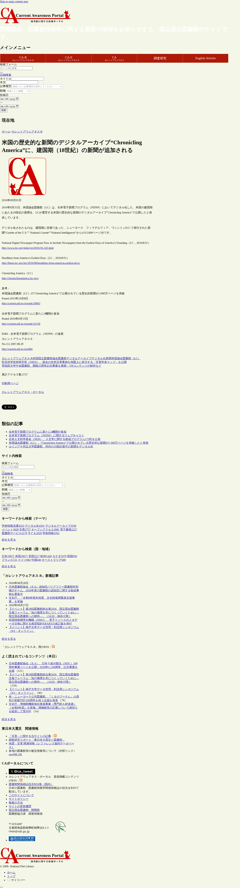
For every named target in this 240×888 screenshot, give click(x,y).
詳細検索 (5, 74)
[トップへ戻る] (1, 887)
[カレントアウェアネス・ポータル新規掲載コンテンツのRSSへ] (21, 780)
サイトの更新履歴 (20, 806)
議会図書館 (59, 358)
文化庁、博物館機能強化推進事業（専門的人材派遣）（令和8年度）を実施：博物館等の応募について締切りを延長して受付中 (43, 707)
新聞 (108, 358)
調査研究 (160, 58)
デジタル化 (99, 358)
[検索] (1, 72)
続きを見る (9, 539)
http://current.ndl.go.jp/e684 (17, 349)
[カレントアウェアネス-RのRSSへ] (53, 646)
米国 (35, 358)
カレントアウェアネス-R (17, 358)
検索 (3, 110)
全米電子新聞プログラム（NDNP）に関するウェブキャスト (46, 435)
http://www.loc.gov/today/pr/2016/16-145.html (28, 247)
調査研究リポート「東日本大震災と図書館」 (37, 739)
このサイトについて (21, 795)
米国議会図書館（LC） (125, 358)
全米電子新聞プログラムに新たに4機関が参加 (37, 431)
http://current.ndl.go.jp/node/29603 (21, 303)
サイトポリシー (18, 798)
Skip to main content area (14, 1)
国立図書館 (45, 358)
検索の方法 (16, 802)
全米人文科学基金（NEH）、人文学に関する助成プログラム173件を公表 (54, 439)
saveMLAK (15, 754)
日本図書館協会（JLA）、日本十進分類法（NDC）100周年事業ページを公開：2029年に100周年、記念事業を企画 (43, 667)
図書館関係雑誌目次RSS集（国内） (31, 784)
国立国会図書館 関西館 (24, 809)
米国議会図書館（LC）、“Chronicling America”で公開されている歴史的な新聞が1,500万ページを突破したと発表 (78, 442)
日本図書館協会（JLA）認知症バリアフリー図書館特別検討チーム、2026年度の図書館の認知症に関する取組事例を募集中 (44, 590)
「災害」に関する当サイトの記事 (30, 736)
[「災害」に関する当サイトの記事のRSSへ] (55, 736)
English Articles (205, 58)
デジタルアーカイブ (79, 358)
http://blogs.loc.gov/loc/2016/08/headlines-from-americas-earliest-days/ (41, 263)
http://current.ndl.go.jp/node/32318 (21, 323)
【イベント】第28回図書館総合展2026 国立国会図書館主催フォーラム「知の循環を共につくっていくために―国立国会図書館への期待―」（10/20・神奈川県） (44, 612)
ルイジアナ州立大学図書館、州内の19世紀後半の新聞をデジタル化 (51, 446)
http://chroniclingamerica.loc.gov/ (20, 278)
